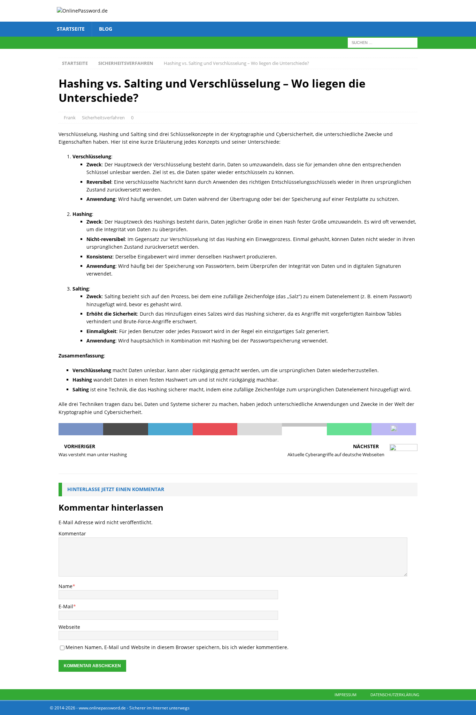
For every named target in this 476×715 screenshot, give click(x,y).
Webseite (69, 627)
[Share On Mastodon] (393, 429)
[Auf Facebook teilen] (81, 429)
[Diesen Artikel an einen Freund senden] (259, 429)
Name (65, 586)
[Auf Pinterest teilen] (215, 429)
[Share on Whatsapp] (349, 429)
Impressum (345, 694)
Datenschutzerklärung (394, 694)
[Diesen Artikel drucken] (304, 429)
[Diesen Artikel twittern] (125, 429)
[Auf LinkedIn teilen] (170, 429)
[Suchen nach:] (382, 42)
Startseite (71, 28)
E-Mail (66, 606)
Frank (70, 117)
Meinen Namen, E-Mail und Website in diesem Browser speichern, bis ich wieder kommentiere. (177, 647)
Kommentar (72, 533)
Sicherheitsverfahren (103, 117)
